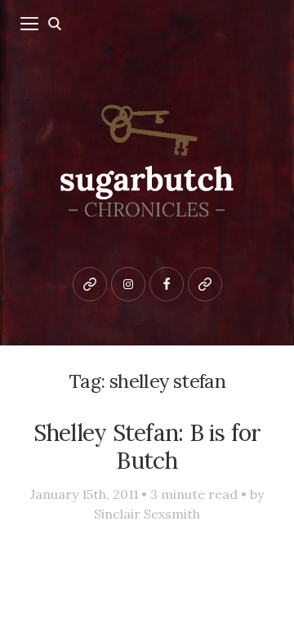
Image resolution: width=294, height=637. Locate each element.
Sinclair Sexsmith (147, 514)
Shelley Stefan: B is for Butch (147, 446)
